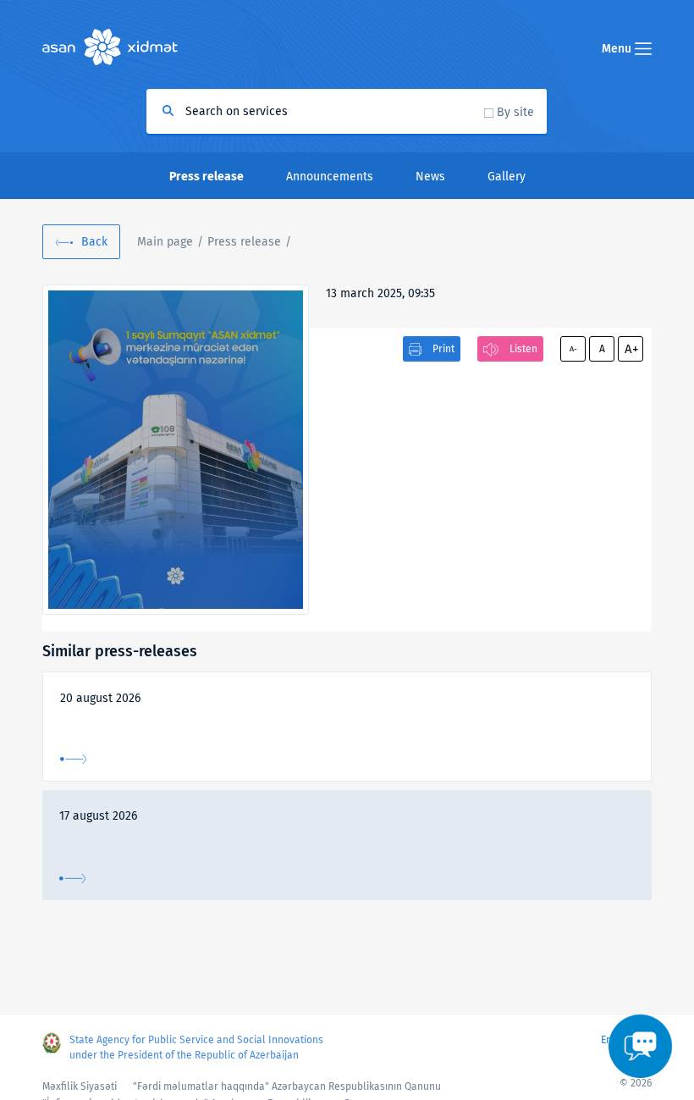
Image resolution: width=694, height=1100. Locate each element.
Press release (244, 242)
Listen (523, 349)
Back (94, 242)
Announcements (329, 176)
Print (443, 349)
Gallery (506, 176)
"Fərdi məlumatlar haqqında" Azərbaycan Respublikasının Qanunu (287, 1086)
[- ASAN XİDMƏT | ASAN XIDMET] (175, 449)
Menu (618, 48)
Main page (165, 242)
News (430, 176)
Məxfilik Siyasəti (79, 1086)
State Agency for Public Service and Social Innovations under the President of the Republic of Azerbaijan (196, 1047)
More (73, 759)
